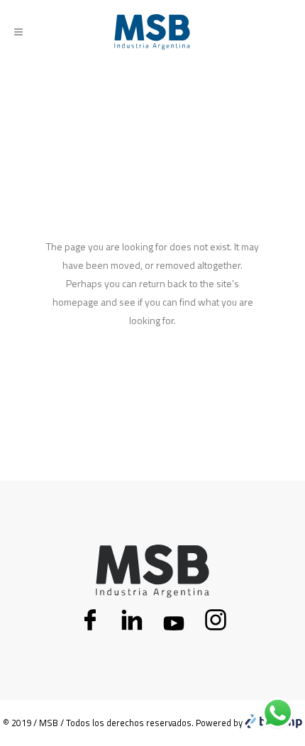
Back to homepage (153, 381)
